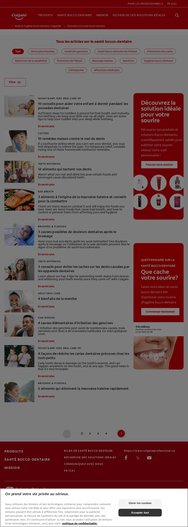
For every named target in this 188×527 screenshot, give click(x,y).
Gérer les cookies (140, 503)
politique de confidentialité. (79, 523)
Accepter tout (140, 512)
